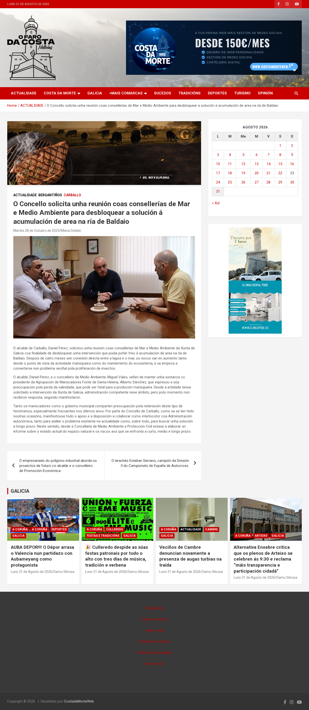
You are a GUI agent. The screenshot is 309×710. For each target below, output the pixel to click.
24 (218, 182)
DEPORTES (217, 93)
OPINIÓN (265, 93)
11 (230, 164)
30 (292, 182)
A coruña (39, 529)
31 (218, 191)
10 (218, 164)
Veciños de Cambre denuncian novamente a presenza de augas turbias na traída (190, 556)
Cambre (211, 529)
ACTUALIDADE (23, 93)
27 (257, 182)
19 (243, 173)
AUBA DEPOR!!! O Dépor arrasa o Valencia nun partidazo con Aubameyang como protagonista (42, 556)
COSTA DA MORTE (60, 93)
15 (280, 164)
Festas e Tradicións (103, 535)
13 (257, 164)
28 (268, 182)
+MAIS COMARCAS (126, 93)
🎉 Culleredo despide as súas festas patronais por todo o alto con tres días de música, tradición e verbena (116, 556)
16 (292, 164)
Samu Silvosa (64, 572)
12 (243, 164)
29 (280, 182)
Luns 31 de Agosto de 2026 (31, 572)
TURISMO (242, 93)
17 (218, 173)
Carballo (72, 195)
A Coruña (20, 529)
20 (257, 173)
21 (268, 173)
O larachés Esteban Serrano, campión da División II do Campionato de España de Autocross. (150, 463)
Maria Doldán (71, 230)
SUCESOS (162, 93)
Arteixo (261, 535)
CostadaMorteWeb (79, 701)
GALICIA (94, 93)
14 (268, 164)
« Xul (215, 203)
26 (243, 182)
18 (230, 173)
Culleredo (114, 529)
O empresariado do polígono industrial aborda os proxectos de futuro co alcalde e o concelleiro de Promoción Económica (58, 465)
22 (280, 173)
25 (230, 182)
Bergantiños (50, 195)
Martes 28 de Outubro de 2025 (36, 230)
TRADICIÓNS (189, 93)
